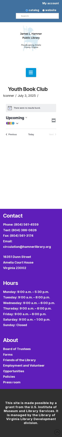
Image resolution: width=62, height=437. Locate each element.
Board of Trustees (17, 349)
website (50, 10)
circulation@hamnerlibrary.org (27, 246)
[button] (31, 72)
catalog (33, 10)
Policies (9, 376)
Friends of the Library (19, 360)
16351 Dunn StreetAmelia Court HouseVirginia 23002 (18, 262)
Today (31, 134)
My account (50, 3)
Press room (11, 382)
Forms (8, 354)
